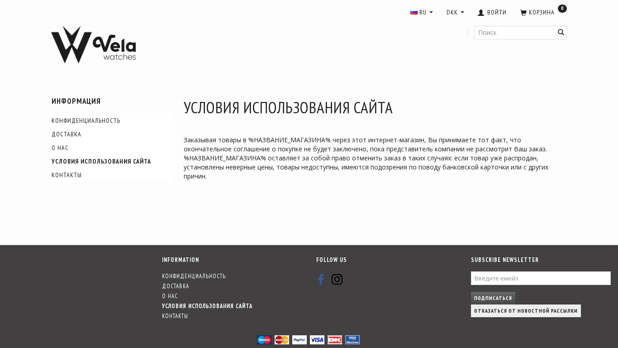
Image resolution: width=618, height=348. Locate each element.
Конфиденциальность (86, 120)
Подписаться (493, 298)
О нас (60, 148)
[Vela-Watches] (93, 45)
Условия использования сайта (101, 161)
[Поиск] (561, 32)
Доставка (66, 134)
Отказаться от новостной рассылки (526, 310)
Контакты (67, 175)
